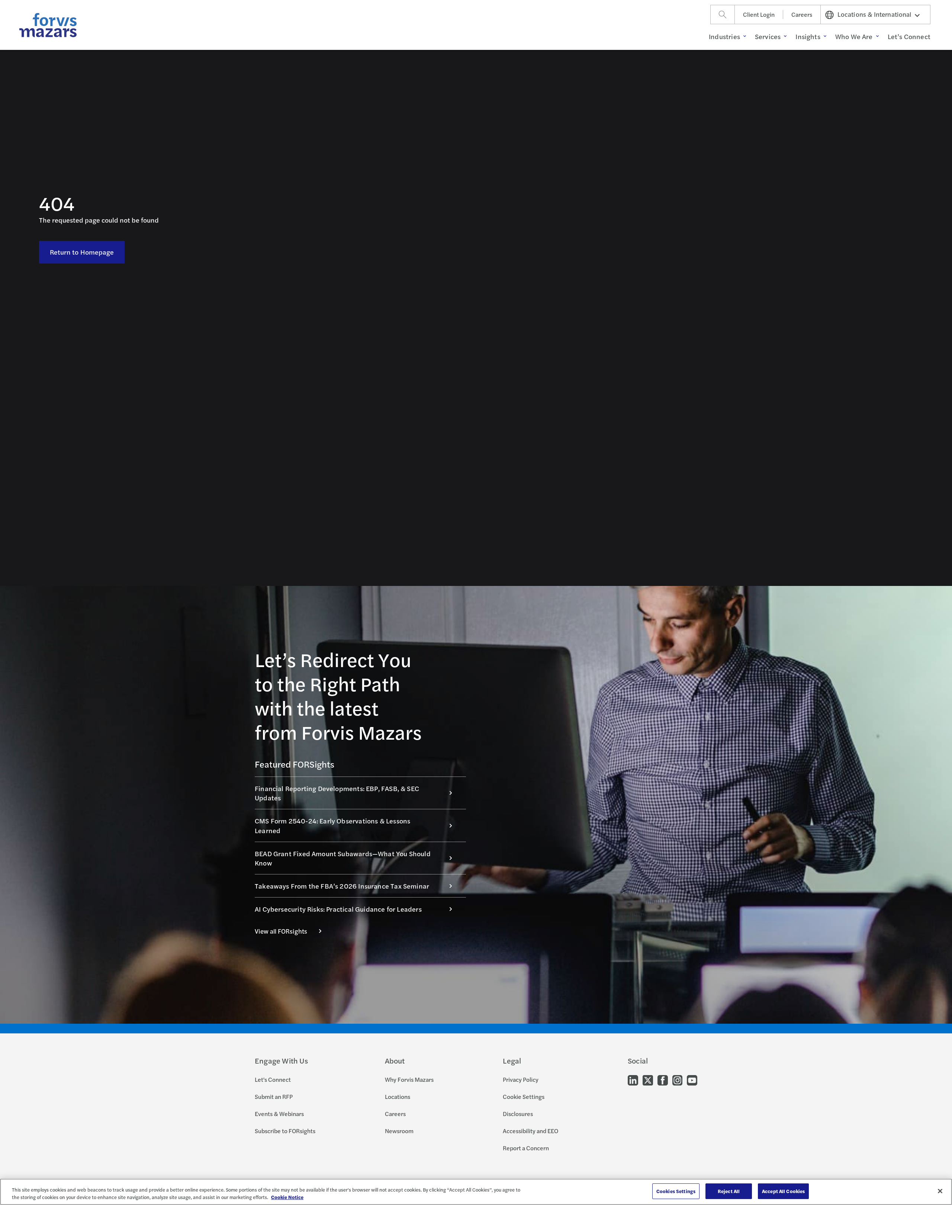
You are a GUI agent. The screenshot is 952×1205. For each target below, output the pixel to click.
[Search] (722, 14)
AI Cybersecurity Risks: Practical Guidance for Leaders (338, 909)
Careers (801, 14)
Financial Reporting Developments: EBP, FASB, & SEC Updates (337, 793)
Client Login (759, 14)
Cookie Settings (523, 1096)
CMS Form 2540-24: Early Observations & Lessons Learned (332, 825)
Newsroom (399, 1130)
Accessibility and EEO (530, 1130)
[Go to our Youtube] (692, 1080)
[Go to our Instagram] (677, 1080)
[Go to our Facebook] (662, 1080)
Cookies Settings (675, 1191)
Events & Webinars (279, 1113)
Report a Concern (526, 1148)
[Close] (940, 1191)
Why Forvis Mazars (409, 1079)
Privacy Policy (520, 1079)
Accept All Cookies (783, 1191)
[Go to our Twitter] (648, 1080)
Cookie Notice (287, 1197)
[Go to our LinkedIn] (633, 1080)
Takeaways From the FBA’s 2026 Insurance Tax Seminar (342, 885)
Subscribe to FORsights (285, 1130)
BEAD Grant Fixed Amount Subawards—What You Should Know (343, 858)
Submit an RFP (274, 1096)
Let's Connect (273, 1079)
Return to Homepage (82, 251)
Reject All (729, 1191)
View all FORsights (281, 931)
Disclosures (518, 1113)
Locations (397, 1096)
